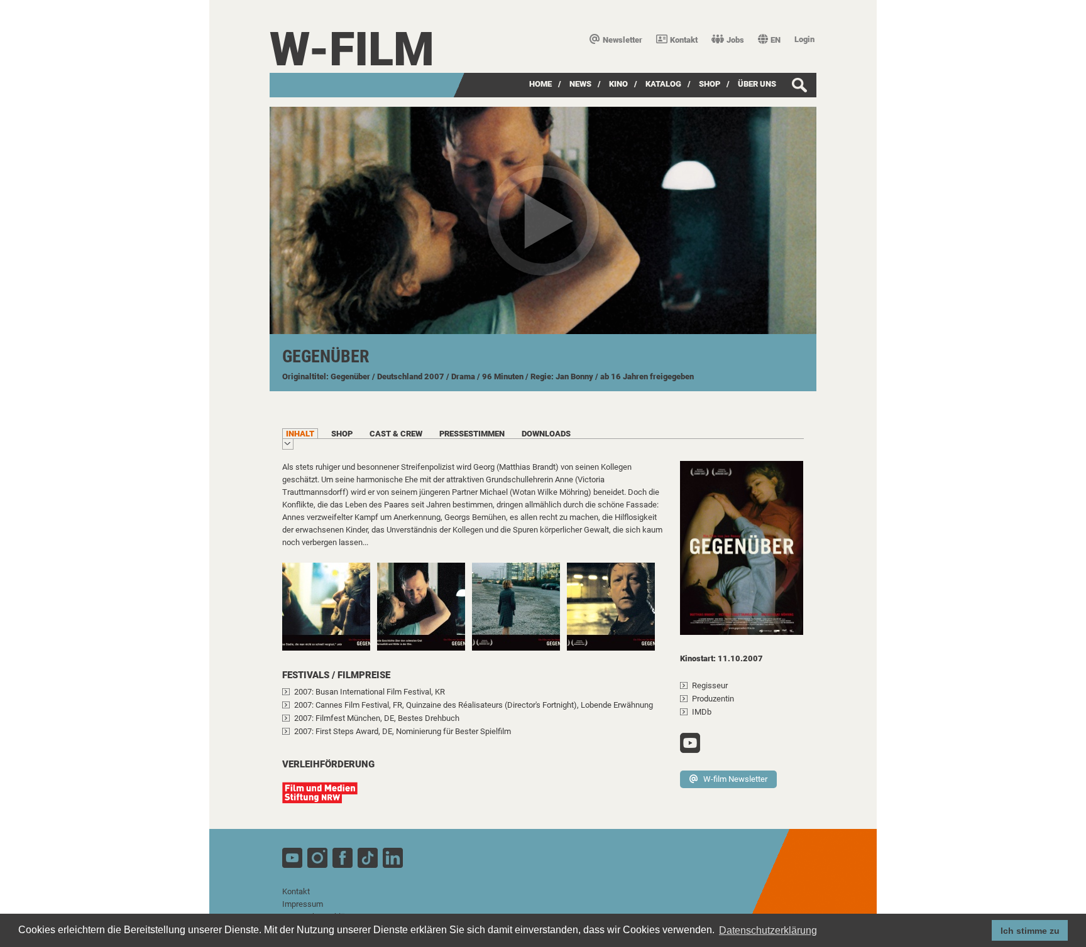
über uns (757, 84)
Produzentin (713, 698)
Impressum (302, 904)
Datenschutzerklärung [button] (768, 930)
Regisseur (710, 685)
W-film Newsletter (735, 779)
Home (540, 84)
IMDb (701, 712)
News (580, 84)
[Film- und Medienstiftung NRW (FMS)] (326, 798)
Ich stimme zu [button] (1030, 931)
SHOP (709, 84)
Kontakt (684, 40)
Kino (618, 84)
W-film (352, 49)
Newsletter (622, 40)
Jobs (735, 40)
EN (776, 40)
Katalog (663, 84)
